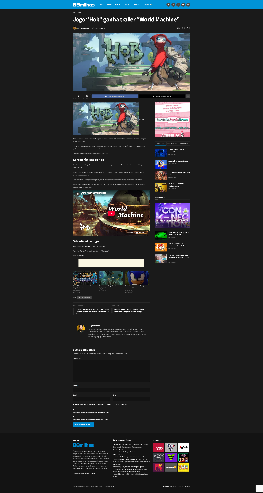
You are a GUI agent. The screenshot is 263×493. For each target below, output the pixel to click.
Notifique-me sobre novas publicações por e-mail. (90, 419)
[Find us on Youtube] (183, 4)
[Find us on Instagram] (173, 4)
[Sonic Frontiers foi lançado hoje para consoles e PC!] (137, 278)
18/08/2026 (173, 248)
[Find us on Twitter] (178, 4)
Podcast (137, 5)
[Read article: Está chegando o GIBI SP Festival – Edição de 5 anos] (161, 247)
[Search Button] (163, 4)
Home (102, 5)
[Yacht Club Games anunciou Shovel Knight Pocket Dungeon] (85, 278)
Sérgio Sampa (84, 28)
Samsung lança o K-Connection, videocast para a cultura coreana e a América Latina (172, 221)
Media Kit (180, 486)
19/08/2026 (173, 237)
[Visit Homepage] (84, 5)
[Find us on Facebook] (168, 4)
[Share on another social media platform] (188, 96)
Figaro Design (111, 486)
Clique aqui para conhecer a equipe (84, 473)
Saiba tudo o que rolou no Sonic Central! (131, 457)
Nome (75, 386)
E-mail (76, 395)
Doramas (126, 5)
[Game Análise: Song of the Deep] (111, 278)
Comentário (78, 358)
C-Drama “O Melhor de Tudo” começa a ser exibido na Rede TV (178, 257)
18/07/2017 (95, 28)
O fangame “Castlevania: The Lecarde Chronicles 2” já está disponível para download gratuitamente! (130, 447)
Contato (147, 5)
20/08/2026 (160, 226)
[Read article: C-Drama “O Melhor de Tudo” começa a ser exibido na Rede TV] (161, 258)
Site (114, 395)
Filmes (117, 5)
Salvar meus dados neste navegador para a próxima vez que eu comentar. (101, 404)
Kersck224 (116, 474)
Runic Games (86, 246)
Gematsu (81, 256)
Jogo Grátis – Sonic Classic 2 (178, 161)
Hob (79, 297)
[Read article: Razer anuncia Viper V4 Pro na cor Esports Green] (161, 235)
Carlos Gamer (117, 444)
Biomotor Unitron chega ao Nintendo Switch (132, 459)
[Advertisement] (111, 263)
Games (109, 5)
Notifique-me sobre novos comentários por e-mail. (91, 412)
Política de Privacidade (169, 486)
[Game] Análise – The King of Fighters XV (133, 467)
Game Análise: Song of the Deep (109, 286)
